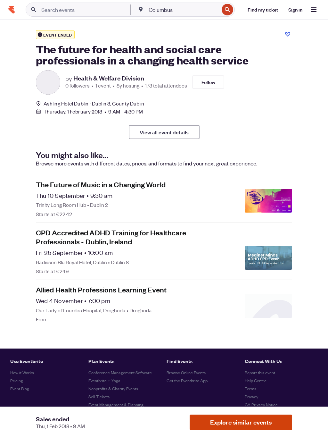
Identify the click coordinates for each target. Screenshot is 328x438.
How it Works (22, 372)
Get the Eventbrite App (187, 380)
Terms (250, 388)
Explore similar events (241, 422)
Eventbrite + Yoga (104, 380)
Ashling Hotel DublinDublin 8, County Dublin (94, 103)
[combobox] (183, 9)
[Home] (11, 9)
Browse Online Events (186, 372)
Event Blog (19, 388)
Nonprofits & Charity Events (113, 388)
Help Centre (255, 380)
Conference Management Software (120, 372)
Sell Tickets (99, 396)
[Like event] (287, 34)
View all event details (164, 132)
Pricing (16, 380)
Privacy (251, 396)
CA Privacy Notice (261, 404)
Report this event (260, 372)
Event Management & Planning (116, 404)
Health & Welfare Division (108, 78)
